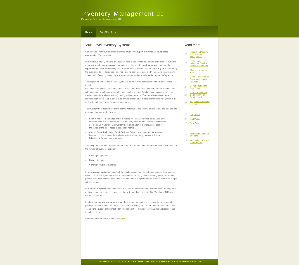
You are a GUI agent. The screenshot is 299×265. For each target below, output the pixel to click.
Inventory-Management (122, 13)
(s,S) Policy (195, 123)
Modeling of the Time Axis (199, 71)
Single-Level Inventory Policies (200, 102)
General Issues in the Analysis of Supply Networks (199, 79)
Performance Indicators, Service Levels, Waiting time (199, 63)
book (123, 219)
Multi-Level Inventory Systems (199, 134)
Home (88, 32)
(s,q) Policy (195, 114)
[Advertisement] (193, 201)
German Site (108, 32)
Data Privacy (104, 261)
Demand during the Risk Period (198, 87)
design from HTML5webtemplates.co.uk (181, 261)
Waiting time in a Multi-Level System (200, 141)
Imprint (155, 261)
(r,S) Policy (195, 119)
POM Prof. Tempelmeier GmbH (134, 261)
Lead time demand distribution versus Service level (198, 94)
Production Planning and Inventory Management (199, 54)
